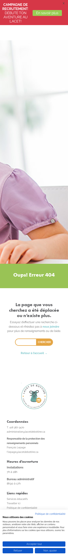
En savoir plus (47, 13)
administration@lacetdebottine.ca (26, 431)
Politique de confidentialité (50, 514)
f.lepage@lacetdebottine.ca (22, 452)
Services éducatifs (17, 499)
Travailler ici (13, 503)
